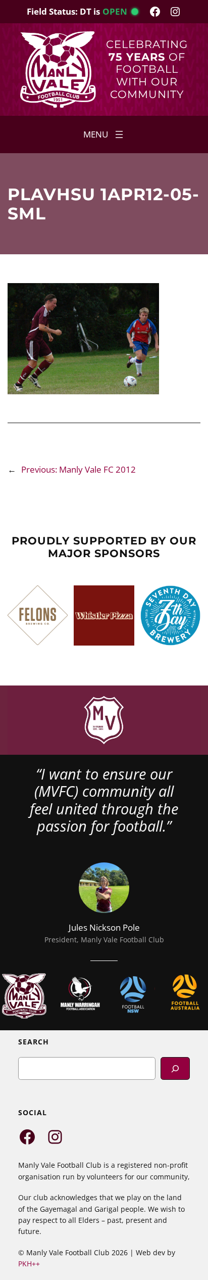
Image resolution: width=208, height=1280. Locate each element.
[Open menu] (104, 134)
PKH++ (29, 1263)
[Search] (175, 1068)
